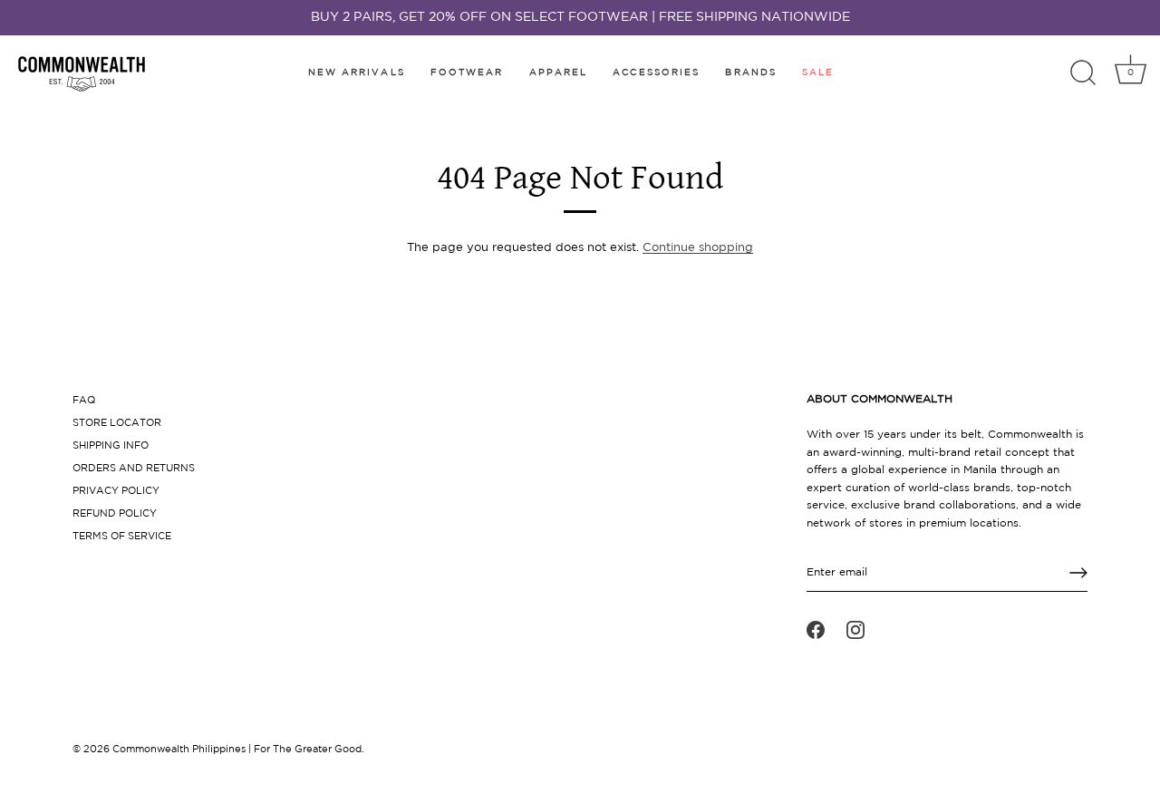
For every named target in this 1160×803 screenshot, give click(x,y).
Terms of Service (121, 536)
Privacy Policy (116, 491)
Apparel (558, 73)
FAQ (83, 400)
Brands (751, 73)
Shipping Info (110, 445)
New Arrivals (356, 73)
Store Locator (116, 423)
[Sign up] (1078, 573)
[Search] (1083, 73)
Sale (818, 73)
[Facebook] (816, 629)
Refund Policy (114, 513)
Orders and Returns (133, 468)
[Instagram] (855, 629)
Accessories (656, 73)
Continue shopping (698, 248)
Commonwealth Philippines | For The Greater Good (237, 749)
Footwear (467, 73)
